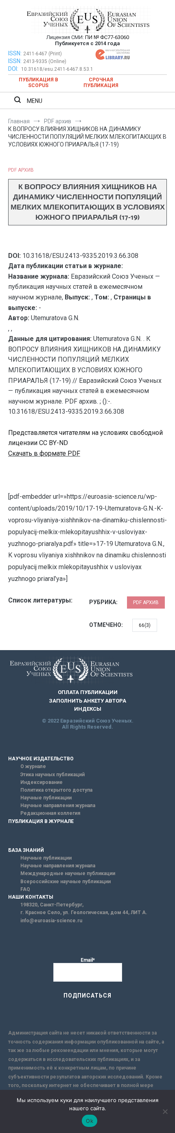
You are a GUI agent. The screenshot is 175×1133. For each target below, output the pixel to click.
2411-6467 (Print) (42, 54)
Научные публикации (46, 798)
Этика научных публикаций (52, 774)
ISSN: (15, 53)
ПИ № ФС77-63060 (107, 37)
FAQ (25, 889)
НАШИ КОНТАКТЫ (30, 897)
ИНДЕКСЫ (87, 709)
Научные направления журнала (57, 805)
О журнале (33, 766)
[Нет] (165, 1111)
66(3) (145, 625)
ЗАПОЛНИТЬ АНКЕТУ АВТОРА (87, 701)
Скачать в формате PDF (44, 453)
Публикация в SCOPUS (38, 82)
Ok (89, 1121)
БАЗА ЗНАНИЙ (26, 850)
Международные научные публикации (67, 873)
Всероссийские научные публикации (65, 881)
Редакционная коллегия (50, 813)
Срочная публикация (100, 82)
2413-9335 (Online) (44, 61)
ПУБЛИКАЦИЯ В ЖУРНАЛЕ (41, 821)
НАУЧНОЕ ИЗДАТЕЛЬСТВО (41, 759)
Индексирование (41, 782)
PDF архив (21, 170)
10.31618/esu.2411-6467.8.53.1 (57, 69)
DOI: (14, 68)
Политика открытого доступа (56, 790)
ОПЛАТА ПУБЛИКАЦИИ (88, 692)
